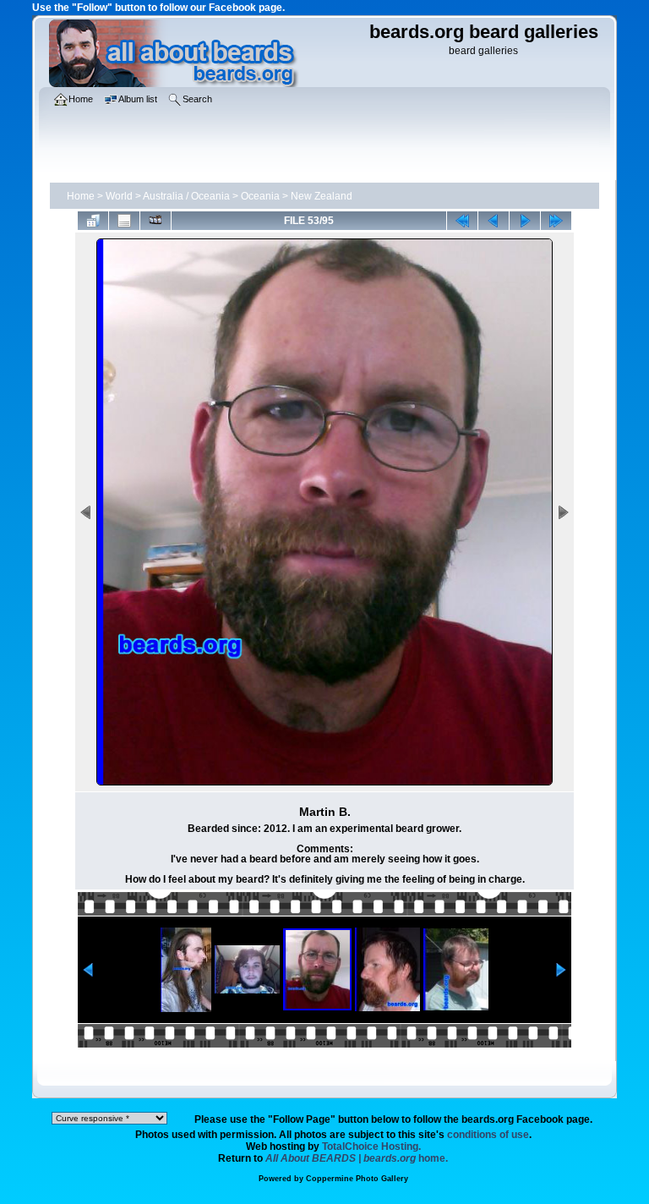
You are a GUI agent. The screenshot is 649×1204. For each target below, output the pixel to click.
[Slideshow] (155, 220)
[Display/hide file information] (124, 220)
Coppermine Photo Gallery (357, 1178)
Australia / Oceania (186, 196)
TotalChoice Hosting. (371, 1146)
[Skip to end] (556, 220)
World (119, 196)
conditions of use (488, 1135)
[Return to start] (462, 220)
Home (81, 196)
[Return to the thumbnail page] (93, 220)
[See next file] (525, 220)
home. (356, 1158)
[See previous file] (493, 220)
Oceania (260, 196)
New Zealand (321, 196)
